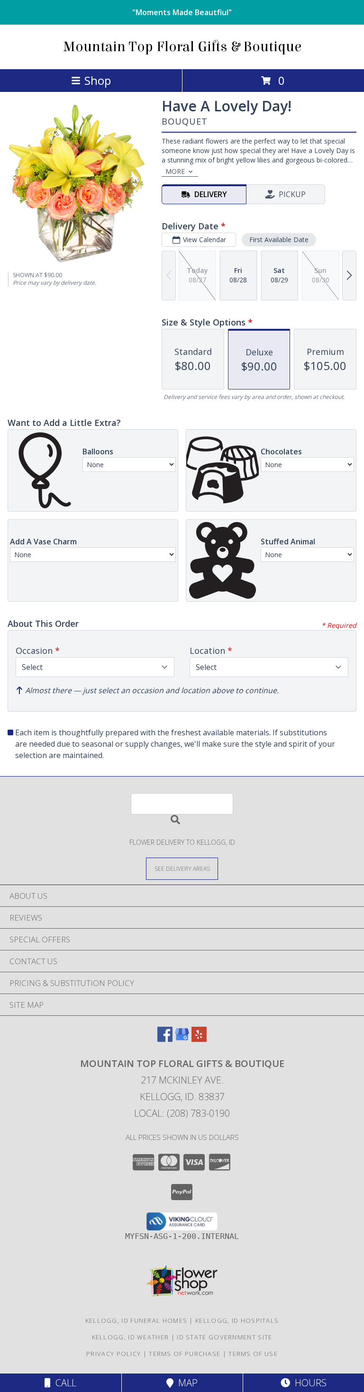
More (175, 171)
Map (185, 1382)
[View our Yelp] (199, 1038)
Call (63, 1382)
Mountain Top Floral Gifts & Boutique (182, 47)
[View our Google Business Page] (182, 1038)
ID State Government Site (224, 1337)
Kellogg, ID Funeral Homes (136, 1320)
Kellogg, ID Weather (130, 1337)
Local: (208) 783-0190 (182, 1113)
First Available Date (279, 239)
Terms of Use (253, 1353)
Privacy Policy (113, 1353)
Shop (97, 80)
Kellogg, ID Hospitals (237, 1320)
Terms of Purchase (184, 1353)
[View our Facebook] (165, 1038)
